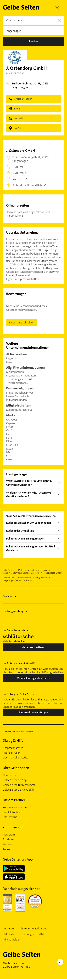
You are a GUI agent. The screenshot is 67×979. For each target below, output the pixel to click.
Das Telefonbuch (12, 812)
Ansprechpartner (13, 748)
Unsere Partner (14, 800)
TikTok (6, 849)
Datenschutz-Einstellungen (19, 934)
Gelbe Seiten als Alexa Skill (18, 789)
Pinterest (8, 844)
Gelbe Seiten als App (15, 780)
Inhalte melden (11, 939)
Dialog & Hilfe (13, 740)
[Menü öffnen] (62, 8)
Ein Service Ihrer (16, 965)
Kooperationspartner (15, 807)
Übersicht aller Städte (15, 757)
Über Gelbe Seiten (16, 768)
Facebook (8, 839)
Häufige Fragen (11, 752)
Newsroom (9, 775)
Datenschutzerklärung (34, 928)
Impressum (9, 928)
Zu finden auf (13, 827)
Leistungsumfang (13, 611)
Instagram (9, 834)
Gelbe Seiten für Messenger (19, 785)
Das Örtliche (10, 817)
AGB (41, 934)
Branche (7, 596)
